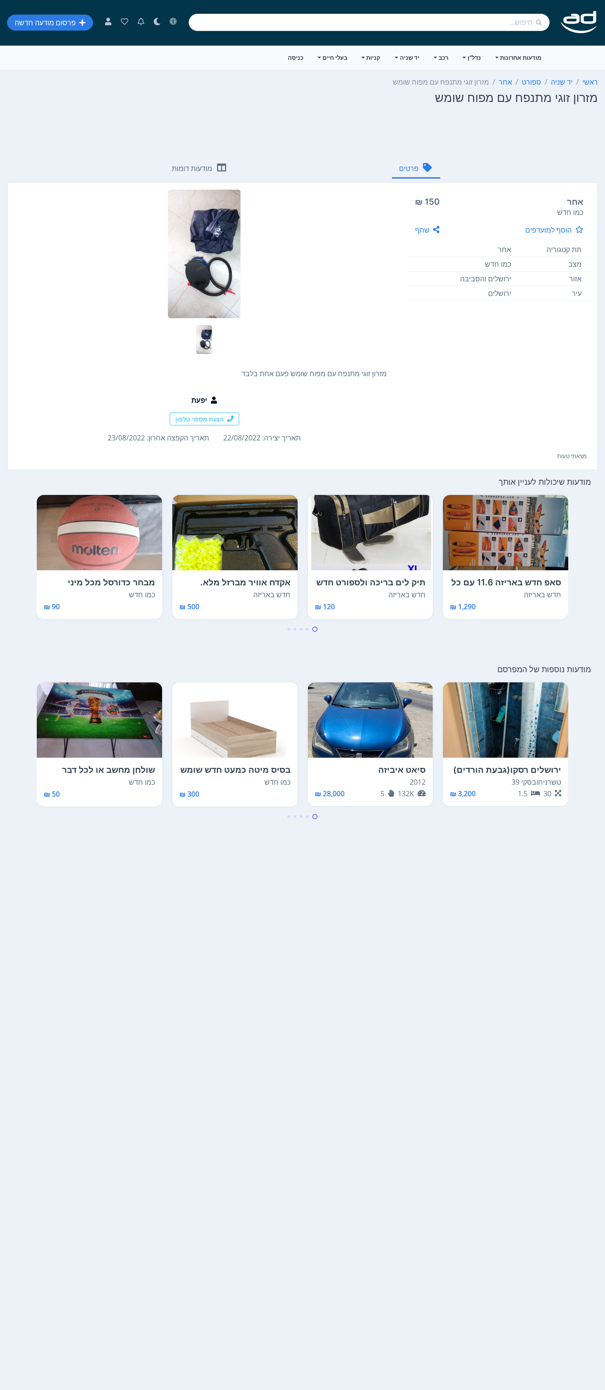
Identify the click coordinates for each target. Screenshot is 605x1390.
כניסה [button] (295, 57)
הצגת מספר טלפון (199, 419)
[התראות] (141, 23)
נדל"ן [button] (474, 57)
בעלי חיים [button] (334, 57)
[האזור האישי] (108, 23)
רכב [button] (443, 57)
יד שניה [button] (409, 57)
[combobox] (369, 22)
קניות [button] (373, 57)
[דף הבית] (579, 22)
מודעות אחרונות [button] (520, 57)
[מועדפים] (124, 23)
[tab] (416, 169)
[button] (315, 629)
